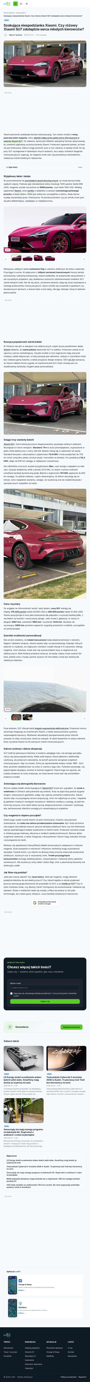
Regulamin (82, 1377)
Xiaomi (17, 191)
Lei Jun (71, 360)
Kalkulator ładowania (33, 1364)
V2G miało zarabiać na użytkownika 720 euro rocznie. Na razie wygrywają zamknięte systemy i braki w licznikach (43, 1186)
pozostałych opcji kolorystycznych (41, 181)
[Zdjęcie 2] (27, 258)
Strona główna (9, 13)
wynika (30, 191)
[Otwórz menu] (26, 3)
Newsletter (72, 1356)
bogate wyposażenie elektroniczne (51, 728)
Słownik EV (29, 1352)
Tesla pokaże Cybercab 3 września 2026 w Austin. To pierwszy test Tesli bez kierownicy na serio (65, 1080)
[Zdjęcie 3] (39, 258)
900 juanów (20, 612)
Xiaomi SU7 (9, 444)
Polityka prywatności (69, 1377)
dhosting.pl (28, 1377)
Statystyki (29, 1368)
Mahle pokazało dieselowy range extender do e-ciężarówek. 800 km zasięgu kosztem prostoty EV (43, 1180)
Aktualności (20, 13)
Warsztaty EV (30, 1356)
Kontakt (71, 1352)
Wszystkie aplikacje (54, 1348)
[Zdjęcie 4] (50, 258)
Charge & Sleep (52, 1352)
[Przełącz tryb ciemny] (21, 3)
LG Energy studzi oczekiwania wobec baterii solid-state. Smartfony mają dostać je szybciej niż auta (22, 1080)
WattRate (50, 1356)
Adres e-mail (15, 983)
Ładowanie (29, 1360)
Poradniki (7, 1356)
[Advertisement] (45, 110)
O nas (70, 1348)
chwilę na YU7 (68, 884)
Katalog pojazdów (32, 1348)
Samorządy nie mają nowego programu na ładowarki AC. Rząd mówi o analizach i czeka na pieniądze (23, 1132)
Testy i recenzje (10, 1352)
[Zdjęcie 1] (16, 258)
